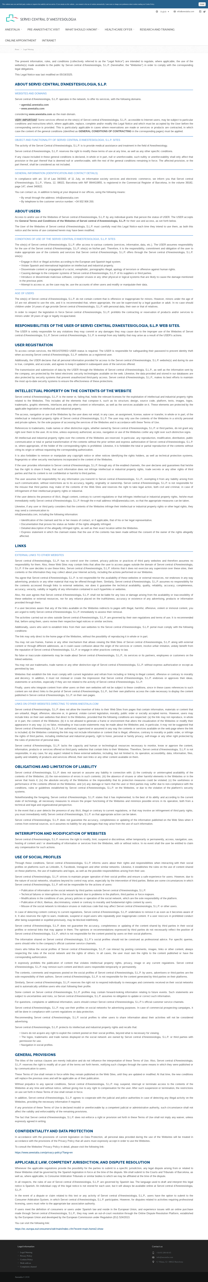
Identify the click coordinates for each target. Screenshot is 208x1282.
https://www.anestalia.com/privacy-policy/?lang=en (44, 1152)
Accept (202, 4)
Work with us (25, 1263)
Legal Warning (26, 1252)
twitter (204, 11)
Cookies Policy (26, 1259)
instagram (200, 11)
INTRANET (49, 40)
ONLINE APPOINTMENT (20, 40)
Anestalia (19, 1277)
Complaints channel (28, 1267)
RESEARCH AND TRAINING (157, 29)
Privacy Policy (26, 1256)
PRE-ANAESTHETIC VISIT (43, 29)
